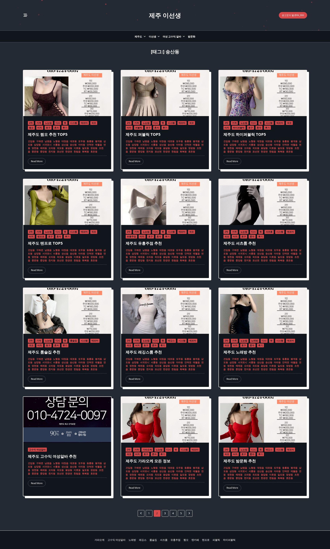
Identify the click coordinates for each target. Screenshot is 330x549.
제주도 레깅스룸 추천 (144, 352)
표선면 (60, 151)
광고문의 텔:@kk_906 (293, 15)
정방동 (94, 148)
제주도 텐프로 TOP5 (45, 243)
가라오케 (147, 449)
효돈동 (94, 151)
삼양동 (37, 144)
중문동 (35, 151)
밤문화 (191, 36)
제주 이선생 (165, 15)
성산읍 (64, 144)
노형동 (56, 141)
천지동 (52, 151)
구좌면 (39, 141)
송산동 (73, 144)
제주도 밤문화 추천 (239, 460)
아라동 (81, 144)
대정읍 (64, 141)
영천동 (35, 148)
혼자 (56, 127)
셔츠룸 (269, 231)
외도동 (60, 148)
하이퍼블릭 (238, 127)
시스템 (73, 123)
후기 (65, 127)
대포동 (73, 141)
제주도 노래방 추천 (239, 352)
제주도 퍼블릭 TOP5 (143, 134)
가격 (38, 123)
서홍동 (56, 144)
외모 (93, 123)
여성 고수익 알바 (172, 36)
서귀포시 (47, 144)
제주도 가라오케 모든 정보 (148, 460)
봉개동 (98, 141)
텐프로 (40, 236)
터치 (39, 127)
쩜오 (31, 127)
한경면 (68, 151)
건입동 (31, 141)
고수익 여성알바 (37, 449)
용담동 (68, 148)
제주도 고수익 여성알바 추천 (52, 456)
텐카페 (195, 540)
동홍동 (90, 141)
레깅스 (171, 340)
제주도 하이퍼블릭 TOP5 (244, 134)
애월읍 (98, 144)
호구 (48, 127)
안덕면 (90, 144)
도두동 (81, 141)
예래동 (43, 148)
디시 (58, 123)
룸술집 (73, 340)
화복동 (85, 151)
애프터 (84, 123)
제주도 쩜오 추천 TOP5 (47, 134)
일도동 (85, 148)
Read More (37, 161)
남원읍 (48, 141)
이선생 (152, 36)
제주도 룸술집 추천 (44, 352)
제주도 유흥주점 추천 (144, 243)
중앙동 (43, 151)
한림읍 (77, 151)
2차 (31, 123)
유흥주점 (131, 236)
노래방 (254, 340)
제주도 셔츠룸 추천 (239, 243)
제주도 (138, 36)
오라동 (52, 148)
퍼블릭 (138, 127)
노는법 (48, 123)
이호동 (77, 148)
